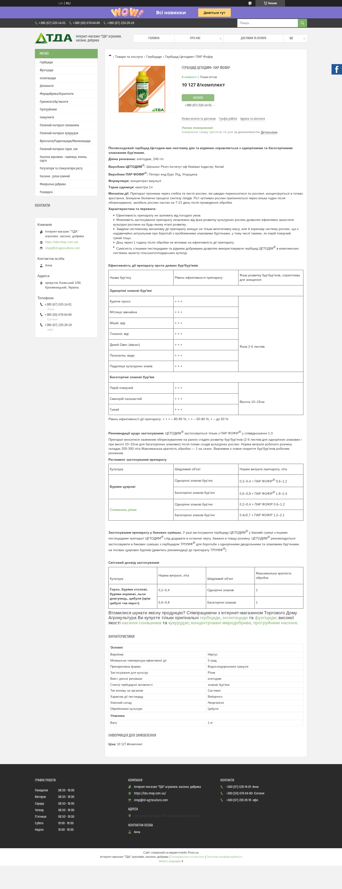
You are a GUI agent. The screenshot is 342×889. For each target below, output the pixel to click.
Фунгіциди (46, 70)
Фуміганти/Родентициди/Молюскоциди (65, 141)
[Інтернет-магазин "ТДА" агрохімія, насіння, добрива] (53, 38)
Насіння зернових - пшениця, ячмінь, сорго (63, 159)
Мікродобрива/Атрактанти (57, 94)
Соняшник (118, 509)
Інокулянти (47, 117)
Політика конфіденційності (224, 856)
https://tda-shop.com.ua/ (61, 242)
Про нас (195, 38)
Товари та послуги (129, 56)
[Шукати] (302, 23)
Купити (198, 98)
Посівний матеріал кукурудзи (59, 133)
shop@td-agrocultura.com (62, 248)
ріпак (132, 509)
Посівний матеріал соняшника (59, 125)
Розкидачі (46, 192)
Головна (153, 38)
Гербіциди (154, 56)
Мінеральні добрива (53, 184)
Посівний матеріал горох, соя (58, 149)
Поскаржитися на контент (187, 856)
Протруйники (48, 109)
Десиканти (47, 86)
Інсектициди (48, 78)
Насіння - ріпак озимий (55, 176)
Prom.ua (193, 852)
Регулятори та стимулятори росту (61, 168)
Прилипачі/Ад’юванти (54, 102)
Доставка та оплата (253, 38)
